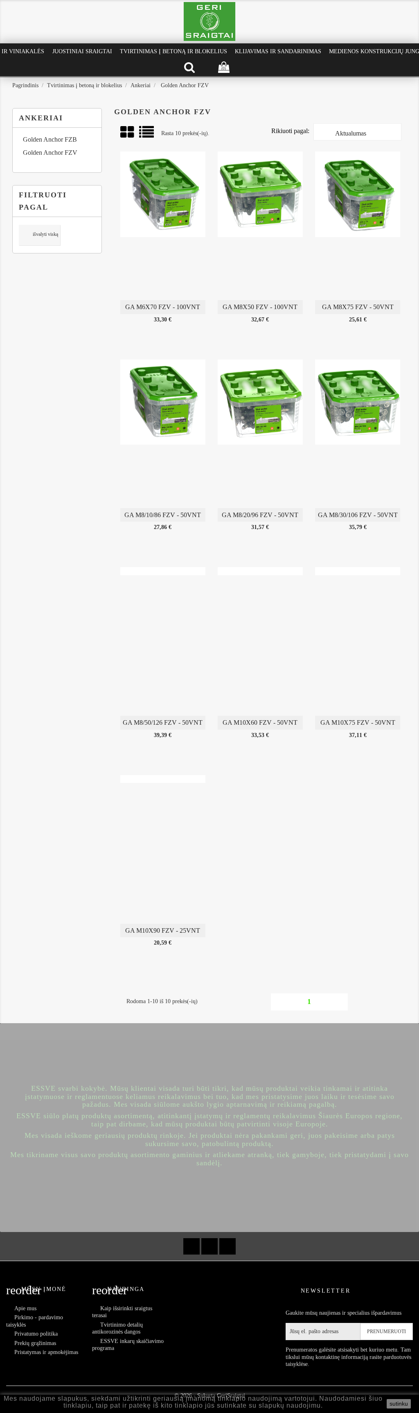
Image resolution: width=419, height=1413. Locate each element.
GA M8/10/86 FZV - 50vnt (162, 514)
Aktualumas (357, 133)
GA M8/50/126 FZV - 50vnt (163, 722)
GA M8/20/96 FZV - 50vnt (260, 514)
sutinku (399, 1403)
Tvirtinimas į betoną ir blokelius (173, 51)
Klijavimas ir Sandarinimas (278, 51)
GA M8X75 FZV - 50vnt (358, 306)
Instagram (227, 1246)
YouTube (209, 1246)
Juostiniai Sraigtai (82, 51)
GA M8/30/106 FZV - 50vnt (358, 514)
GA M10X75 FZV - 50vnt (357, 722)
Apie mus (25, 1308)
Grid (127, 132)
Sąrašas (147, 134)
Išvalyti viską (40, 234)
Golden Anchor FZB (50, 139)
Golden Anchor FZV (50, 152)
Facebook (191, 1246)
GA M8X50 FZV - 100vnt (260, 306)
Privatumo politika (36, 1334)
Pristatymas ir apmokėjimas (46, 1352)
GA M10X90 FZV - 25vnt (162, 930)
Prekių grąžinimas (35, 1343)
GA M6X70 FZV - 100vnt (162, 306)
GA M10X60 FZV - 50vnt (260, 722)
